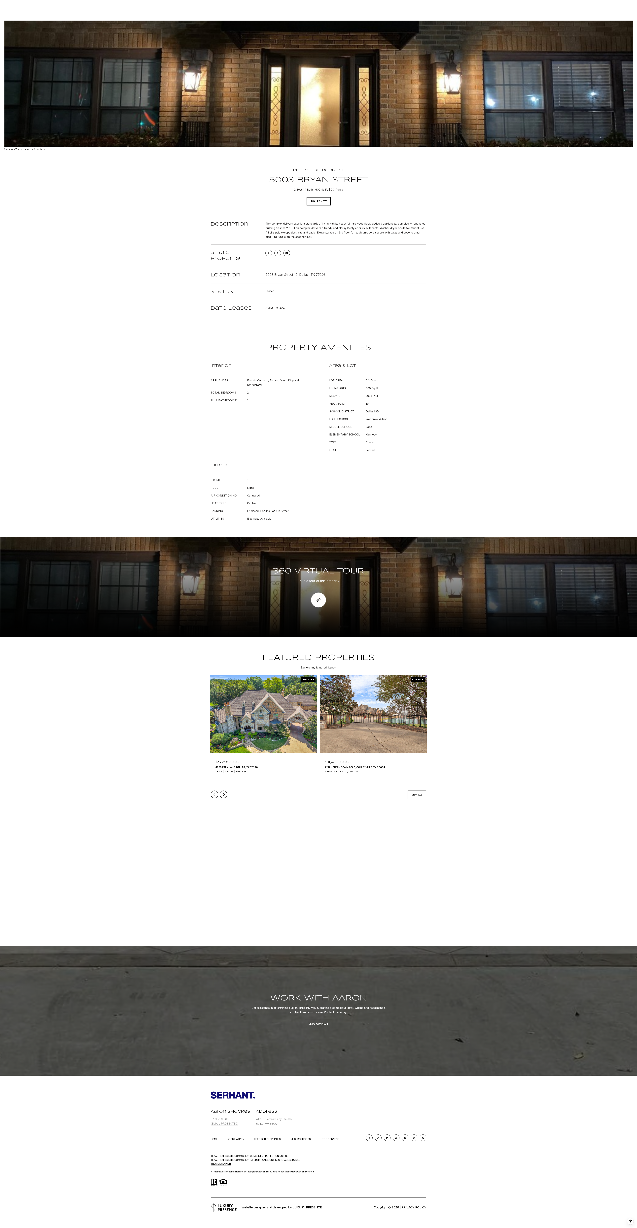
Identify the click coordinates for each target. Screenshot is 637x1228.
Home (214, 1139)
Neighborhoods (301, 1139)
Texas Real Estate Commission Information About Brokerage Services (255, 1160)
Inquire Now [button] (319, 201)
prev (214, 794)
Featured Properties (267, 1139)
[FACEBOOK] (369, 1137)
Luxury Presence (307, 1207)
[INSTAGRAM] (378, 1137)
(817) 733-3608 (220, 1119)
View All (417, 794)
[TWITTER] (396, 1137)
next (223, 794)
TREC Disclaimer (221, 1163)
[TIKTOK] (414, 1137)
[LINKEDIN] (387, 1137)
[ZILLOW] (423, 1137)
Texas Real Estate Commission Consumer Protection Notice (249, 1156)
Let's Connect (330, 1139)
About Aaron (235, 1139)
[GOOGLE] (405, 1137)
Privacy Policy (414, 1207)
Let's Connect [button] (318, 1023)
